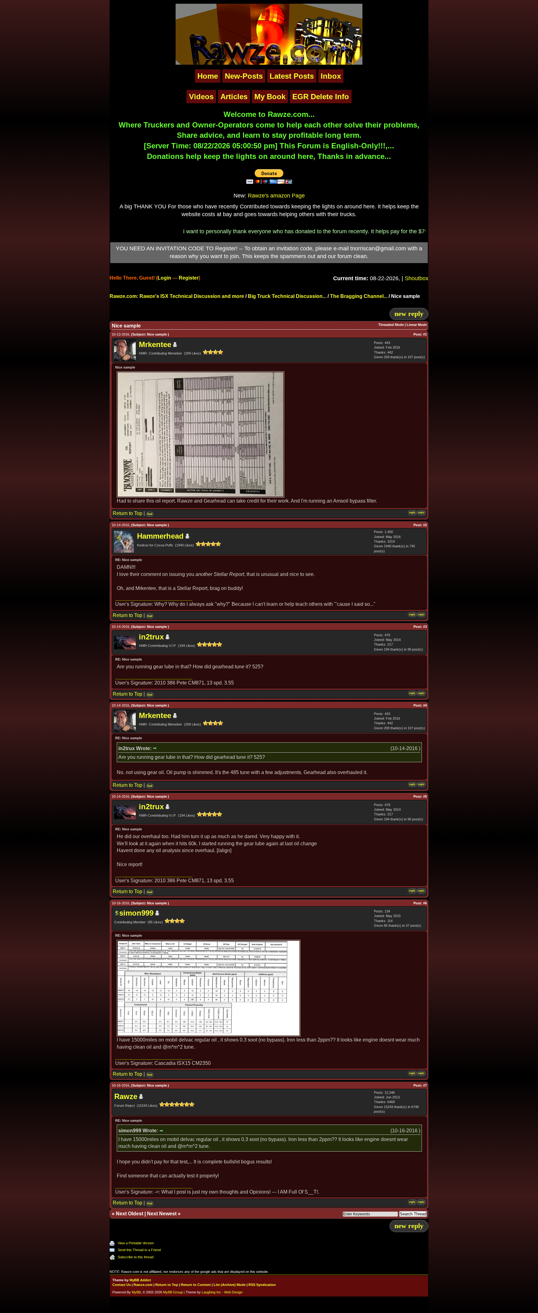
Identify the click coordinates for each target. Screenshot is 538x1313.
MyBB (136, 1292)
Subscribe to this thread (135, 1257)
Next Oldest (129, 1213)
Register (189, 278)
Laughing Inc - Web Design (222, 1292)
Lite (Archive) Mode (230, 1285)
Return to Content (196, 1285)
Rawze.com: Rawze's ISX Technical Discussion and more (177, 296)
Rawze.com (143, 1285)
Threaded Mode (391, 325)
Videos (201, 96)
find (149, 514)
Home (207, 76)
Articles (234, 96)
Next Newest (162, 1213)
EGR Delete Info (320, 96)
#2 (425, 525)
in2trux (151, 637)
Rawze (125, 1096)
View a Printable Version (136, 1243)
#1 (425, 334)
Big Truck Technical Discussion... (287, 296)
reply (412, 512)
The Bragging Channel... (358, 296)
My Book (270, 96)
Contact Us (121, 1285)
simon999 (136, 913)
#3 (425, 627)
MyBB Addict (140, 1280)
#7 (425, 1085)
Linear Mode (417, 325)
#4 (425, 705)
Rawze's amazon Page (276, 196)
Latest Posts (292, 76)
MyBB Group (173, 1292)
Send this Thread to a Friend (139, 1250)
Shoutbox (416, 278)
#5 (425, 796)
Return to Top (127, 513)
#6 (425, 903)
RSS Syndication (262, 1285)
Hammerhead (160, 536)
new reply (408, 314)
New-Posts (244, 76)
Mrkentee (155, 344)
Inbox (331, 76)
